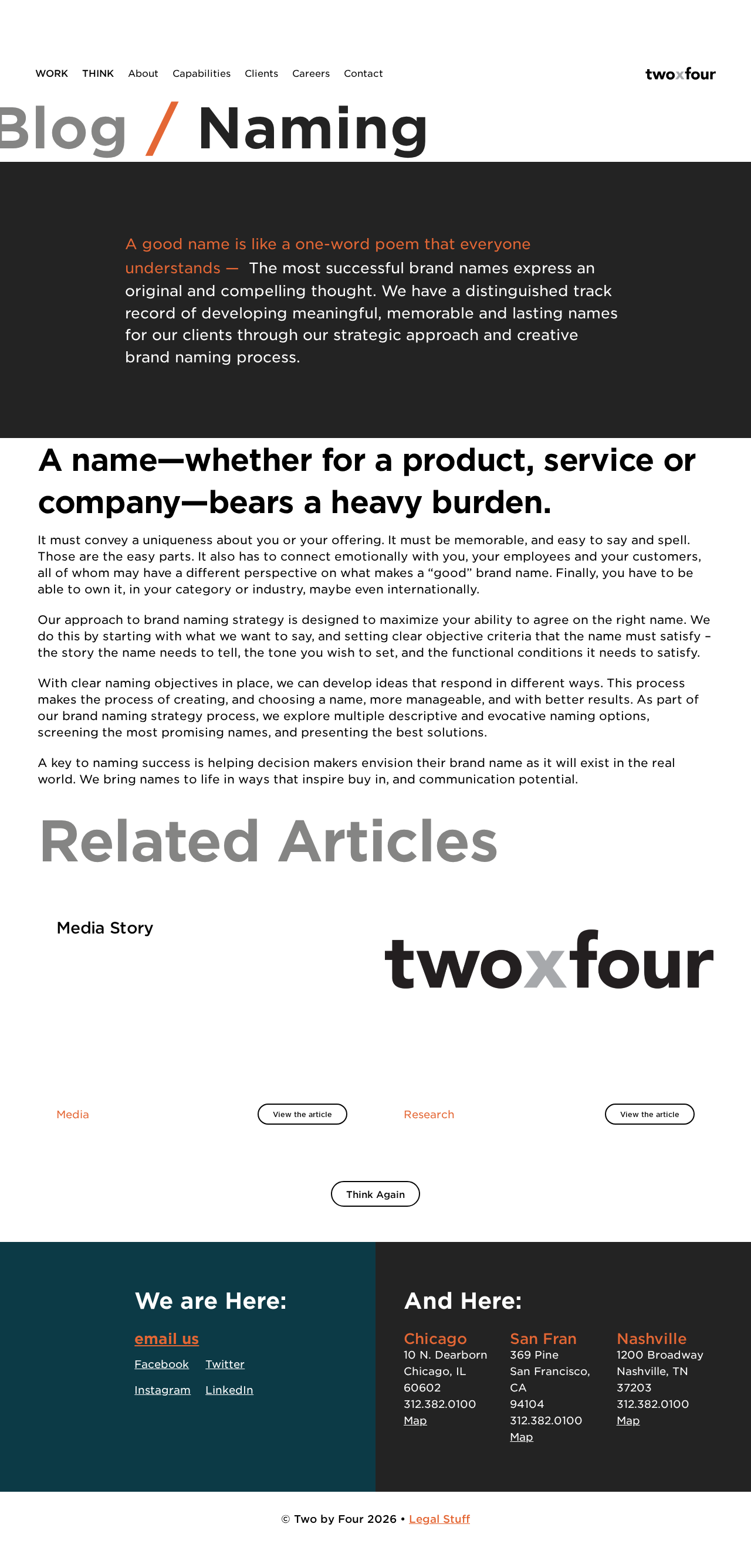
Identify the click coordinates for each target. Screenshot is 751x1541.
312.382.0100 (440, 1403)
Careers (311, 73)
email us (166, 1338)
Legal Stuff (439, 1518)
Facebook (161, 1363)
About (143, 73)
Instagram (162, 1389)
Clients (261, 73)
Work (51, 73)
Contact (363, 73)
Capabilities (201, 73)
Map (415, 1420)
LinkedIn (229, 1389)
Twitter (225, 1363)
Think (98, 73)
